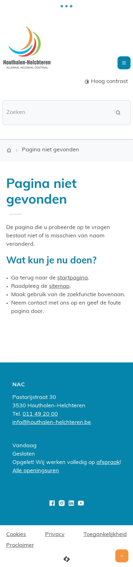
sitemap (59, 286)
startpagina (72, 278)
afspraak (108, 462)
